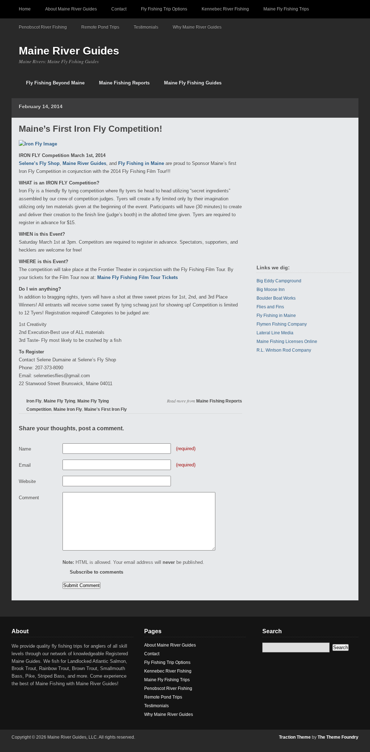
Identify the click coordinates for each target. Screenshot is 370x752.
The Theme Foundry (338, 737)
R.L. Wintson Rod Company (284, 350)
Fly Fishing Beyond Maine (55, 83)
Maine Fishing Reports (124, 83)
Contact (118, 9)
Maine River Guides (69, 51)
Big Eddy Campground (279, 280)
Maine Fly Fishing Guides (192, 83)
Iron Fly (34, 401)
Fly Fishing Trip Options (164, 9)
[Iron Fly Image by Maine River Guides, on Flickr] (38, 144)
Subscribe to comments (96, 572)
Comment (29, 497)
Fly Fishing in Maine (141, 163)
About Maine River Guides (71, 9)
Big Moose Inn (271, 289)
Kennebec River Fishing (225, 9)
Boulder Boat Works (276, 298)
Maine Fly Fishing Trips (286, 9)
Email (25, 465)
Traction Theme (295, 737)
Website (27, 481)
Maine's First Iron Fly (105, 409)
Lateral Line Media (275, 332)
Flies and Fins (270, 306)
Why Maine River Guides (197, 27)
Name (25, 449)
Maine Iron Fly (67, 409)
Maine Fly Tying (59, 401)
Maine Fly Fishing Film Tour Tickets (137, 277)
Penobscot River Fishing (43, 27)
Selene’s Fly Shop (39, 163)
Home (25, 9)
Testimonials (146, 27)
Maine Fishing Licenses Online (287, 341)
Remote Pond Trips (100, 27)
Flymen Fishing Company (282, 324)
